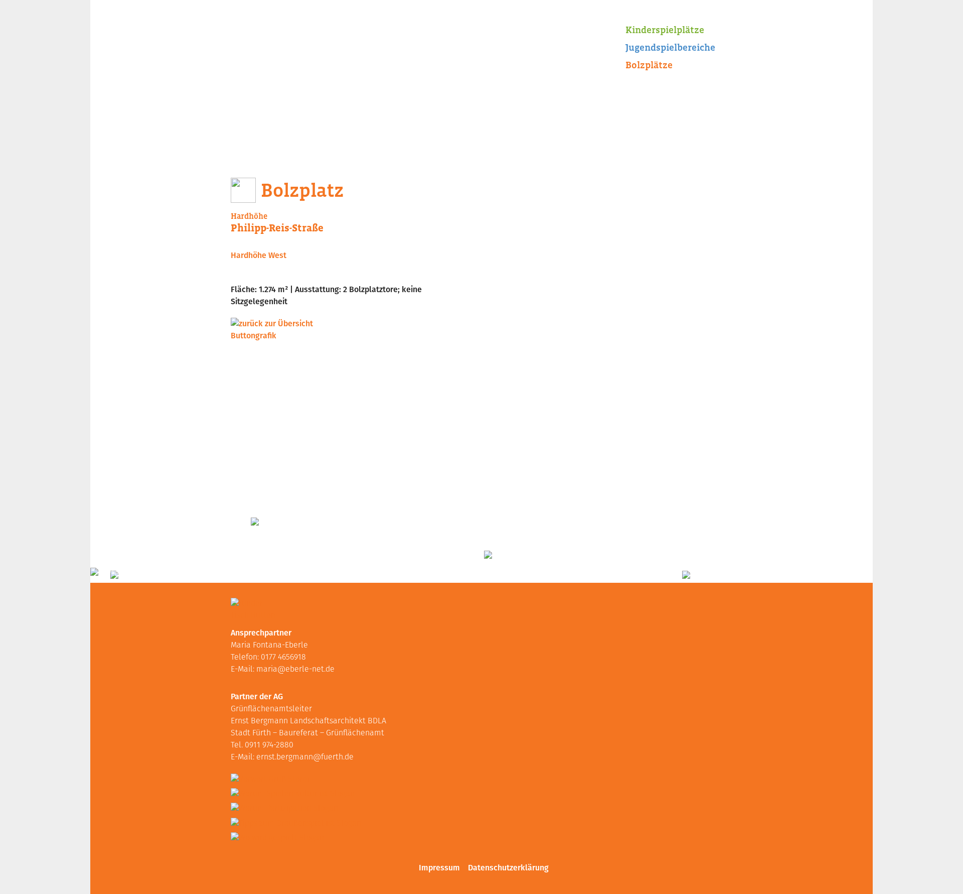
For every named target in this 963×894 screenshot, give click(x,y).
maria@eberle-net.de (295, 670)
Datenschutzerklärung (508, 867)
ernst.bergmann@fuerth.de (305, 757)
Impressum (439, 867)
